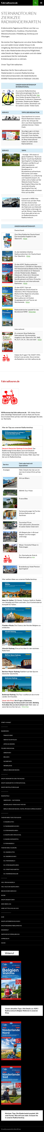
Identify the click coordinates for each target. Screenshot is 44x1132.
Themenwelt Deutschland (11, 817)
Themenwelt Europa (9, 848)
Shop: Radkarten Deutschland (12, 778)
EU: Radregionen (10, 856)
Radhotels (5, 796)
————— (4, 878)
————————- (6, 912)
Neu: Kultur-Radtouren (10, 887)
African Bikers (9, 744)
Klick (25, 239)
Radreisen (5, 731)
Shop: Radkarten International (13, 783)
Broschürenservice (8, 891)
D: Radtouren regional (12, 835)
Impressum (5, 938)
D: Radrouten (9, 822)
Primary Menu (41, 3)
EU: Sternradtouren (11, 865)
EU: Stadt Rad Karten (11, 869)
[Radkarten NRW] (7, 317)
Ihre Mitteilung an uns (10, 908)
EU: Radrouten (9, 852)
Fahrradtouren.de (9, 3)
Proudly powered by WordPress (11, 1129)
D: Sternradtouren (11, 830)
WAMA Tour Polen (10, 740)
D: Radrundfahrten (11, 839)
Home (3, 943)
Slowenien (8, 761)
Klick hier (32, 312)
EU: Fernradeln (9, 861)
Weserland (8, 765)
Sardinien (7, 752)
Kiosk (3, 895)
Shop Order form (8, 900)
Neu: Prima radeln (8, 882)
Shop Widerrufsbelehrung (11, 925)
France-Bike (8, 735)
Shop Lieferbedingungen (10, 921)
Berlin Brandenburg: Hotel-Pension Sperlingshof (23, 809)
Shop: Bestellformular (10, 787)
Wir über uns (6, 904)
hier (33, 557)
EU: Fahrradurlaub (11, 874)
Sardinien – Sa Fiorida (12, 800)
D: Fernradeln (9, 843)
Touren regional (7, 748)
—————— (4, 791)
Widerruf (5, 930)
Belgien (6, 757)
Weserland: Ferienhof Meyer (15, 804)
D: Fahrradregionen (11, 826)
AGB (2, 917)
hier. (38, 95)
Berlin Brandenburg (11, 770)
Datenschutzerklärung (10, 934)
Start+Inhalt (6, 722)
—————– (4, 727)
